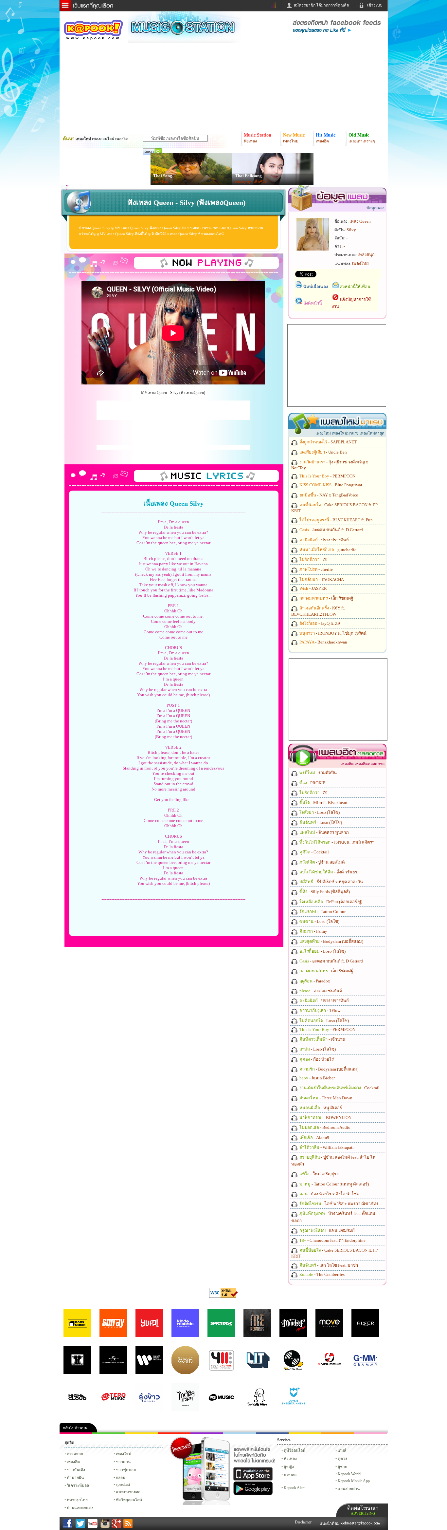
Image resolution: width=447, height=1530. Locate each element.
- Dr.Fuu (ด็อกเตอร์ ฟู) (330, 901)
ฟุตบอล (290, 1475)
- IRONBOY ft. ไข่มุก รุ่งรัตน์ (332, 633)
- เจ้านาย (321, 1039)
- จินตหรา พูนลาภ (323, 832)
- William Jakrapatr (326, 1147)
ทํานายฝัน (75, 1477)
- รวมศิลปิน (317, 772)
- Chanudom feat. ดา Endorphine (332, 1240)
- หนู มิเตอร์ (320, 1107)
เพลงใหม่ (123, 1454)
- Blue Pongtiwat (330, 484)
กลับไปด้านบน (75, 1428)
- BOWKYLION (324, 1117)
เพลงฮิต (73, 1462)
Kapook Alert (294, 1487)
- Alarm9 (313, 1137)
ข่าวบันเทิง (76, 1469)
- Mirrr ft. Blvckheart (323, 802)
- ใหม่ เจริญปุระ (318, 1173)
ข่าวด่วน (123, 1462)
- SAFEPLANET (327, 441)
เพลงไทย (160, 181)
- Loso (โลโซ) (319, 812)
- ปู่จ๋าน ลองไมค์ (321, 862)
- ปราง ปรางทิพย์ (323, 539)
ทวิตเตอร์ (206, 1433)
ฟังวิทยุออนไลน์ (129, 1500)
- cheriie (315, 569)
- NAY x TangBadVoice (328, 495)
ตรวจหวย (75, 1454)
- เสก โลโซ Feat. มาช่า (328, 1265)
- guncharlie (327, 549)
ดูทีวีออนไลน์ (294, 1450)
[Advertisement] (173, 410)
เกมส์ (342, 1450)
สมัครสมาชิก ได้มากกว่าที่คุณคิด (321, 5)
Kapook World (349, 1474)
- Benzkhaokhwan (322, 642)
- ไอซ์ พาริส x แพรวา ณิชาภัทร (338, 1203)
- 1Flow (319, 1010)
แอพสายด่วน (349, 1488)
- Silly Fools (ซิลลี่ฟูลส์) (324, 891)
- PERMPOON (326, 476)
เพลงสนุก (366, 254)
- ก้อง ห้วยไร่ (316, 1059)
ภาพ (108, 1433)
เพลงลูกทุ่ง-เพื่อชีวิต (251, 181)
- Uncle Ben (322, 452)
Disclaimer (303, 1522)
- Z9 (313, 559)
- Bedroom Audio (324, 1127)
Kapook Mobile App (354, 1481)
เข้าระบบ (375, 5)
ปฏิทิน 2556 (141, 1433)
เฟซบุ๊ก (174, 1433)
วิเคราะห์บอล (78, 1485)
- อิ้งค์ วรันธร (327, 871)
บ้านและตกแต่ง (80, 1507)
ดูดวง (342, 1458)
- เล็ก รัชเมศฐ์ (325, 598)
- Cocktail (313, 851)
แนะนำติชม (330, 1523)
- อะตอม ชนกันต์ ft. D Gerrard (330, 529)
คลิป (76, 1433)
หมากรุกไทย (337, 1433)
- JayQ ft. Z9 (319, 623)
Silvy (351, 229)
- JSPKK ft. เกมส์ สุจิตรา (336, 842)
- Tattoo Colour (322, 911)
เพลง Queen (360, 221)
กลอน (272, 1433)
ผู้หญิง (289, 1467)
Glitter (370, 1433)
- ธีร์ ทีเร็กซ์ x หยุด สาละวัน (330, 881)
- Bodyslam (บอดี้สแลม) (330, 941)
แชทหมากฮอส (305, 1433)
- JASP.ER (312, 588)
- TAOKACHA (321, 579)
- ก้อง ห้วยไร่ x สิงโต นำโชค (329, 1193)
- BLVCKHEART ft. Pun (335, 519)
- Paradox (314, 981)
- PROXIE (311, 782)
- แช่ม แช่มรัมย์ (326, 1230)
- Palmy (312, 931)
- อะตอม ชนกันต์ (320, 990)
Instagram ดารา (239, 1433)
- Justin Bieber (316, 1077)
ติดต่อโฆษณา (363, 1510)
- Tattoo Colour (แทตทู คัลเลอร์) (333, 1184)
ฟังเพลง (290, 1458)
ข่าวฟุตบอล (126, 1469)
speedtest (123, 1484)
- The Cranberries (321, 1274)
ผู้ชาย (342, 1467)
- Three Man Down (325, 1097)
